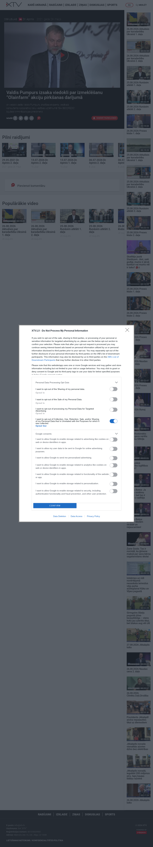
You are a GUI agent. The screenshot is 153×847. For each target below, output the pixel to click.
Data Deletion (59, 516)
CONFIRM (55, 506)
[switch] (113, 389)
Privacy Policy (93, 516)
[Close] (128, 331)
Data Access (76, 516)
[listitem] (76, 382)
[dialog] (76, 423)
